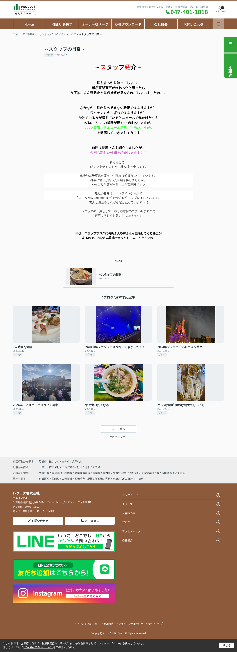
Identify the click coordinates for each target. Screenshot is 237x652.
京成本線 (57, 472)
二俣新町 (67, 478)
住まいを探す (62, 24)
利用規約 (109, 623)
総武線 (68, 472)
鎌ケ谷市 (54, 461)
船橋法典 (80, 478)
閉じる (227, 645)
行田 (80, 467)
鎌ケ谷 (132, 478)
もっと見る (118, 429)
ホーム (30, 24)
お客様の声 (128, 513)
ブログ (49, 55)
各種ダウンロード (128, 24)
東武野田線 (120, 472)
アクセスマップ (131, 531)
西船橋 (55, 478)
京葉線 (97, 472)
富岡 (72, 467)
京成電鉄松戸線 (150, 472)
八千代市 (77, 461)
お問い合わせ (194, 24)
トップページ (130, 495)
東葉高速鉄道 (83, 472)
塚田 (90, 478)
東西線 (107, 472)
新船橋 (99, 478)
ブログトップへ (118, 437)
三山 (65, 467)
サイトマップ (155, 623)
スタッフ (127, 504)
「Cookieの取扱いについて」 (38, 647)
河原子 (89, 467)
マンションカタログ (88, 623)
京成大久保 (119, 478)
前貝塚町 (54, 467)
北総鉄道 (133, 472)
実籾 (107, 478)
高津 (97, 467)
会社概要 (161, 24)
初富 (140, 478)
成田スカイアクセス (173, 472)
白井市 (66, 461)
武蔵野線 (44, 472)
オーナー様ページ (95, 24)
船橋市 (43, 461)
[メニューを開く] (218, 24)
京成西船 (44, 478)
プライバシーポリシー (131, 623)
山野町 (43, 467)
